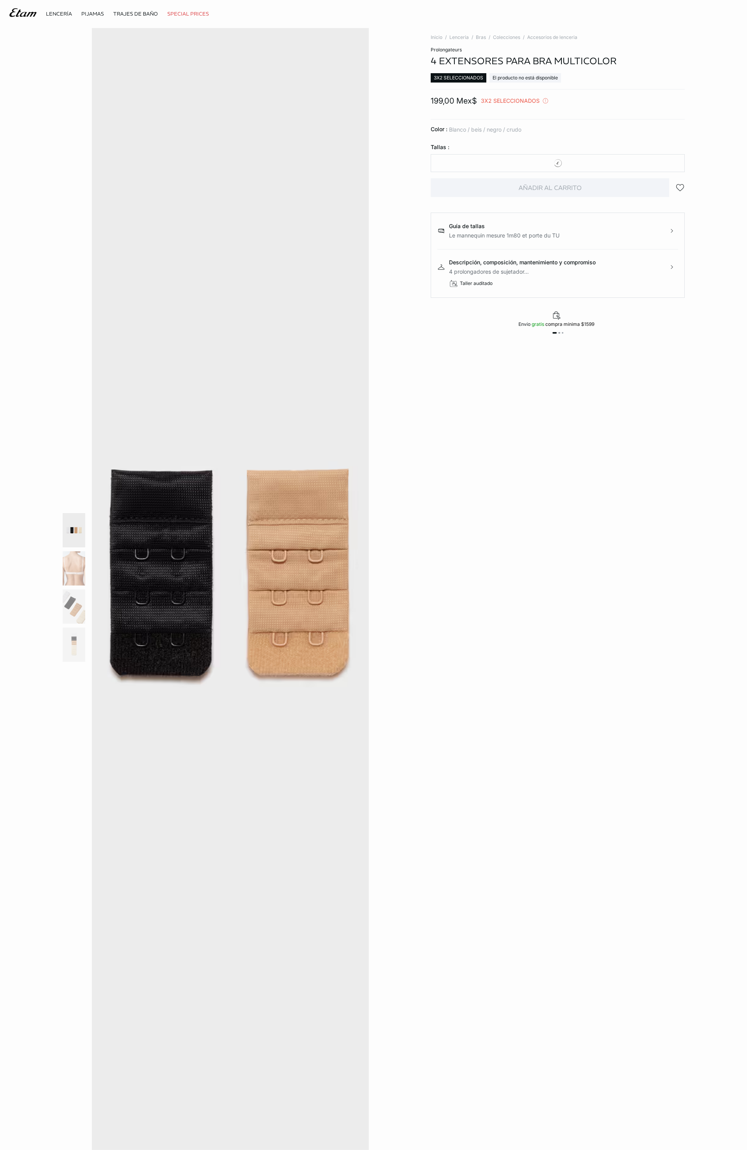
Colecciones (506, 37)
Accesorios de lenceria (552, 37)
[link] (188, 14)
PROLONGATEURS (446, 50)
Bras (481, 37)
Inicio (436, 37)
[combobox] (558, 163)
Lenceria (459, 37)
